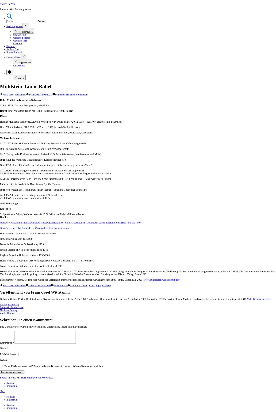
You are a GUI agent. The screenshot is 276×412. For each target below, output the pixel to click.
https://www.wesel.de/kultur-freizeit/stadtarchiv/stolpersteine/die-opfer (35, 228)
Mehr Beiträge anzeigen (259, 299)
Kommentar (7, 342)
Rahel (92, 285)
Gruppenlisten (13, 57)
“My (2, 391)
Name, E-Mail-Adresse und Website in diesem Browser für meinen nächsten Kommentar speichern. (54, 366)
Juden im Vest (20, 40)
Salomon (106, 285)
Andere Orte (12, 49)
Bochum (10, 46)
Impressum (11, 386)
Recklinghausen (14, 26)
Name (4, 348)
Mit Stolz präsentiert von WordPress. (35, 377)
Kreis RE (17, 43)
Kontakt (10, 383)
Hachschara (19, 65)
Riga (98, 285)
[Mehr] (9, 72)
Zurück (21, 78)
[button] (9, 18)
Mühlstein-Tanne (78, 285)
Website (4, 360)
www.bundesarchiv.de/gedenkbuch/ (162, 279)
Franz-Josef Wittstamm (14, 94)
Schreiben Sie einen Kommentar (71, 94)
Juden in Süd (19, 35)
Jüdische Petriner (21, 37)
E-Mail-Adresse (9, 354)
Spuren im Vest (7, 4)
